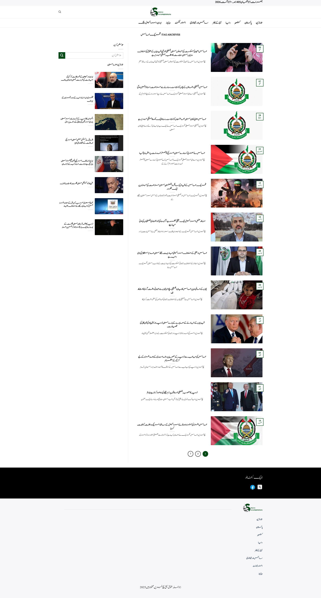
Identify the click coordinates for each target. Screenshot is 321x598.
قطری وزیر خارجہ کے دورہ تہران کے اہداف (77, 99)
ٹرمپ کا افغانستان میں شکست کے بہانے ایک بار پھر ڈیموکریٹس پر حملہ (77, 225)
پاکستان (248, 23)
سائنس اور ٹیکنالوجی (199, 23)
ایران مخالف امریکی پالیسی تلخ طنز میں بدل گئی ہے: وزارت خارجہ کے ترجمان (77, 162)
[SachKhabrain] (160, 12)
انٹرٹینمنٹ (180, 23)
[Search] (60, 12)
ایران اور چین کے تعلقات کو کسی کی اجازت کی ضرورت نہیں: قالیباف (77, 78)
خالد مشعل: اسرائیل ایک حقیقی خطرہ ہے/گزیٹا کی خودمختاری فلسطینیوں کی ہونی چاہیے (172, 223)
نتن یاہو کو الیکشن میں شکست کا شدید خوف (76, 183)
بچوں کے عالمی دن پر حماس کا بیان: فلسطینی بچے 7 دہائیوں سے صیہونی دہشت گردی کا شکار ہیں (172, 290)
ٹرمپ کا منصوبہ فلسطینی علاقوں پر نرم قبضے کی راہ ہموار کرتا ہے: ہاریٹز (172, 392)
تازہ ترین (259, 23)
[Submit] (62, 55)
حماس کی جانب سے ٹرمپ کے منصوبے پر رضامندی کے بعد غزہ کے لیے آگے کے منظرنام (172, 358)
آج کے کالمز (217, 23)
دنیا (228, 23)
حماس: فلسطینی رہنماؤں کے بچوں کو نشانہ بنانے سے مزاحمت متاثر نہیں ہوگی (172, 87)
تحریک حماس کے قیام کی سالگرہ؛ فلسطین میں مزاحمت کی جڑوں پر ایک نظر (172, 187)
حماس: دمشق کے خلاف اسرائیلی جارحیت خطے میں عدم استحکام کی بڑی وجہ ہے (172, 255)
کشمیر (237, 23)
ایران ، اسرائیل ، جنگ (150, 23)
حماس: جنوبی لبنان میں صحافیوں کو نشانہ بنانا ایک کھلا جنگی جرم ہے (172, 119)
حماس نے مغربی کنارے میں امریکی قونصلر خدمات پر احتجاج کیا (172, 153)
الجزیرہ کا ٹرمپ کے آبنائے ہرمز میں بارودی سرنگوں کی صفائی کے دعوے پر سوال (77, 120)
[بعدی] (190, 454)
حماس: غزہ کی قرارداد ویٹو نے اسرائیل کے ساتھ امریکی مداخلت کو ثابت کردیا (172, 426)
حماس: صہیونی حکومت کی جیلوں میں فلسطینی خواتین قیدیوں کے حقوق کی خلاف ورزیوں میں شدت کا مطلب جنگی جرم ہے (172, 53)
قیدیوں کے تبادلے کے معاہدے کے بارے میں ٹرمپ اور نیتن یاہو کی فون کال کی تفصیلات (172, 324)
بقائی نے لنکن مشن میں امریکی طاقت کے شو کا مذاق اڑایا (79, 141)
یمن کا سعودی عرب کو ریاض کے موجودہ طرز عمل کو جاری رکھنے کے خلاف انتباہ (76, 204)
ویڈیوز (168, 23)
